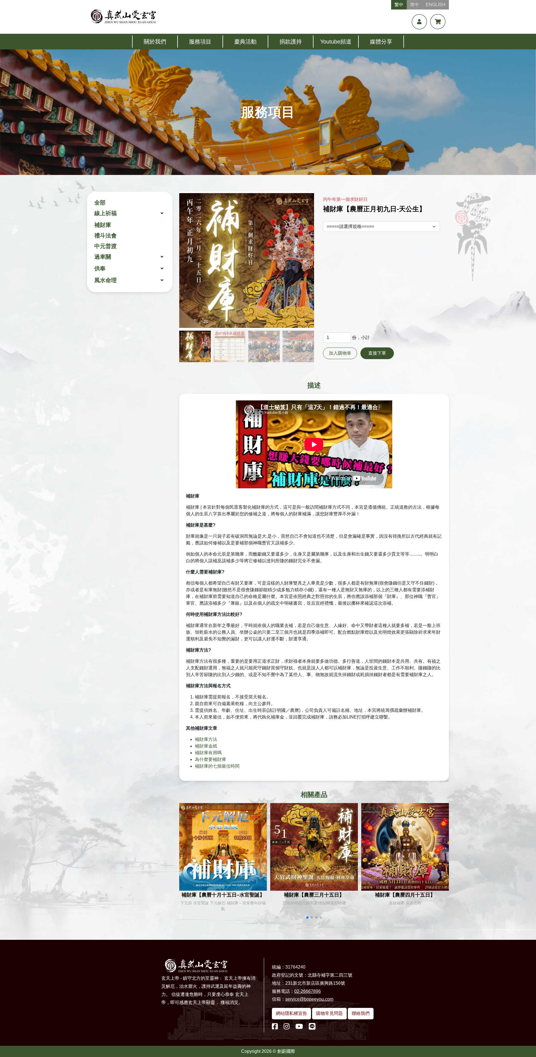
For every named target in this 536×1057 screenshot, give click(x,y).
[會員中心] (419, 21)
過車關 (102, 257)
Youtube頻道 (335, 42)
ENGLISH (436, 4)
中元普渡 (105, 246)
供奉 (100, 268)
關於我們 (155, 42)
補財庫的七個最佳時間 (217, 766)
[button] (307, 917)
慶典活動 (245, 42)
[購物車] (438, 21)
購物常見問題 (329, 1013)
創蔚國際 (286, 1051)
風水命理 (105, 280)
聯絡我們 (361, 1013)
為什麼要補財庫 (210, 759)
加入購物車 (340, 353)
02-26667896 (307, 991)
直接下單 (377, 353)
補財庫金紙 (206, 746)
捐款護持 (290, 42)
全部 (100, 203)
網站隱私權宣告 (291, 1013)
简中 (414, 4)
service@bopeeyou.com (309, 999)
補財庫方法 (206, 739)
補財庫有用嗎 (208, 752)
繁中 (398, 4)
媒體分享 (381, 42)
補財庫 (102, 225)
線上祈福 (105, 213)
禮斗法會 (105, 235)
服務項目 (200, 42)
